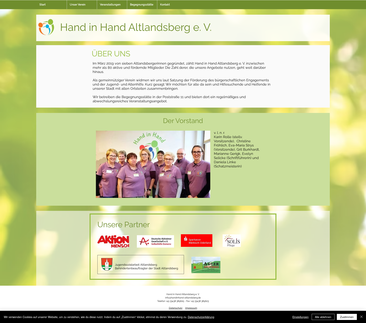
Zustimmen (347, 317)
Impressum (191, 308)
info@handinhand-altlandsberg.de (183, 297)
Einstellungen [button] (300, 317)
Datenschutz (175, 308)
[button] (82, 4)
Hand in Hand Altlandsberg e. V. (136, 27)
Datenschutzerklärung (201, 317)
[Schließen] (361, 317)
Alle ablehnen (323, 317)
